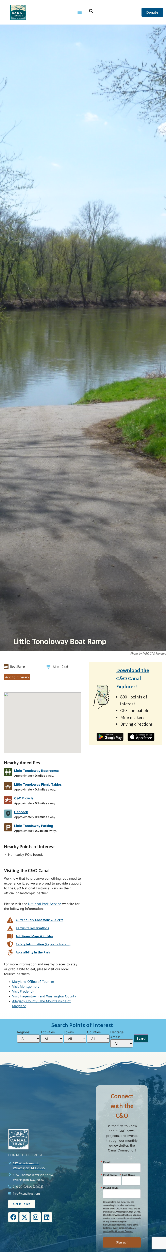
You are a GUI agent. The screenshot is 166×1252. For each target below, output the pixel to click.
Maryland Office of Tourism (33, 982)
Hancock (21, 812)
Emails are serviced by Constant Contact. (119, 1229)
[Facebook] (13, 1217)
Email (106, 1162)
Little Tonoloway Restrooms (36, 771)
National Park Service (44, 904)
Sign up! (122, 1242)
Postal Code (110, 1188)
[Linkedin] (47, 1217)
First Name (110, 1175)
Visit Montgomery (25, 986)
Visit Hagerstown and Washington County (44, 996)
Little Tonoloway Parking (33, 826)
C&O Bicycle (24, 798)
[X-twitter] (24, 1217)
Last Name (128, 1175)
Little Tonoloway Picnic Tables (38, 784)
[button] (79, 12)
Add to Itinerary (17, 677)
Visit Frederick (23, 991)
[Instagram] (36, 1217)
